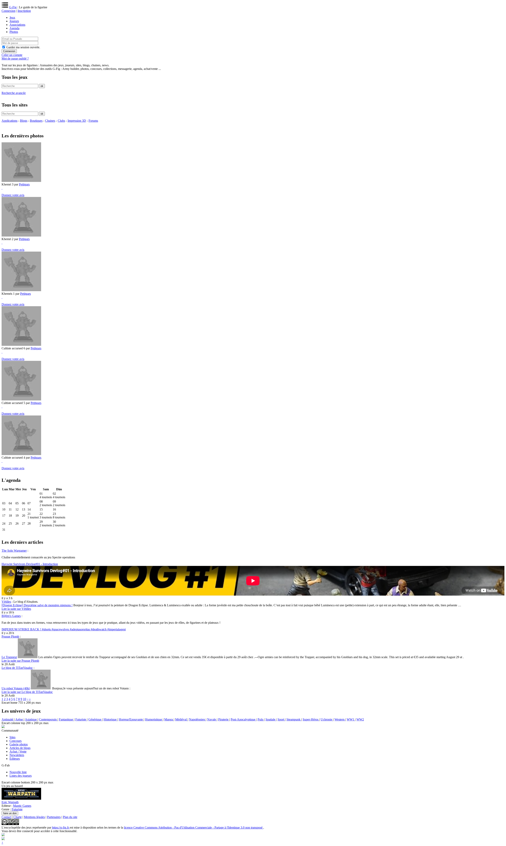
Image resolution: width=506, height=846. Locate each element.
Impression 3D (77, 120)
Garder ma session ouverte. (23, 47)
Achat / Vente (17, 751)
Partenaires (54, 817)
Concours (15, 740)
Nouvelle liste (18, 772)
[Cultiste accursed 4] (21, 454)
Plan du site (70, 817)
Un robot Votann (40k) (16, 688)
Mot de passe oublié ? (15, 58)
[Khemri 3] (21, 181)
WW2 (360, 719)
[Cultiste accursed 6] (21, 344)
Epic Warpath (10, 802)
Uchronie (327, 719)
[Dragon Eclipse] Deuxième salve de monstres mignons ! (37, 605)
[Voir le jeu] (21, 798)
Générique (95, 719)
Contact (6, 817)
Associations (17, 24)
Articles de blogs (19, 748)
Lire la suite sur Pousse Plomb (20, 660)
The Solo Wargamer (14, 550)
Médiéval (181, 719)
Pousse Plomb (10, 636)
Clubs (61, 120)
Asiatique (31, 719)
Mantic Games (22, 805)
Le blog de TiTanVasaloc (17, 667)
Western (339, 719)
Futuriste (81, 719)
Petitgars (24, 184)
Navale (212, 719)
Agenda (14, 28)
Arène (19, 719)
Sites (12, 737)
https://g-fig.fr (61, 827)
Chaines (50, 120)
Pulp (261, 719)
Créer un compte (12, 55)
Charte (17, 817)
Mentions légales (34, 817)
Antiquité (8, 719)
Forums (93, 120)
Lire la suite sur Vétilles (16, 608)
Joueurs (14, 21)
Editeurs (14, 758)
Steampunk (293, 719)
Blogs (23, 120)
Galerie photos (18, 744)
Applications (9, 120)
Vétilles (6, 601)
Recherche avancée (14, 93)
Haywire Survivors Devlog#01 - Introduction (30, 564)
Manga (169, 719)
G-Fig (13, 7)
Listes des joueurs (20, 775)
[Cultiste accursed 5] (21, 399)
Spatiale (270, 719)
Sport (281, 719)
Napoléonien (197, 719)
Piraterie (223, 719)
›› (30, 699)
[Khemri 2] (21, 235)
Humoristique (154, 719)
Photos (13, 31)
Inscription (24, 10)
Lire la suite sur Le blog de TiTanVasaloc (27, 692)
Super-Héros (311, 719)
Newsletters (16, 755)
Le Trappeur (9, 657)
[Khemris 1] (21, 290)
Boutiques (36, 120)
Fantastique (66, 719)
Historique (110, 719)
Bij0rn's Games (11, 616)
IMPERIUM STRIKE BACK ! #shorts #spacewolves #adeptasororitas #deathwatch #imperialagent (64, 629)
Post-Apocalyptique (243, 719)
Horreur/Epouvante (131, 719)
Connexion (8, 10)
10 (24, 699)
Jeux (12, 17)
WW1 (351, 719)
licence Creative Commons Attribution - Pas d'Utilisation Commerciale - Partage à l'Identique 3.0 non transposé (193, 827)
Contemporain (48, 719)
